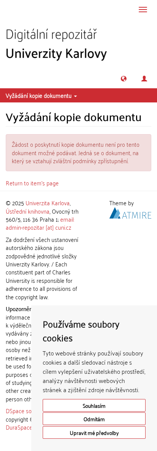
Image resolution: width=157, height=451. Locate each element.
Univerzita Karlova (48, 202)
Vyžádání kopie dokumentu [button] (39, 95)
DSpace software (26, 410)
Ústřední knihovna (28, 211)
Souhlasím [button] (94, 405)
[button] (124, 78)
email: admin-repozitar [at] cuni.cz (40, 223)
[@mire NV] (130, 211)
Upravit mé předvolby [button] (94, 432)
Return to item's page (32, 182)
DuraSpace (19, 427)
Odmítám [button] (94, 418)
